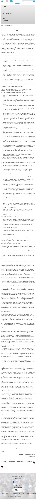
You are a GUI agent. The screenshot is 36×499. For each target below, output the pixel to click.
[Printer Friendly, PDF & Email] (2, 467)
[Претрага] (34, 1)
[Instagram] (19, 3)
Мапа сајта (23, 476)
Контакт (19, 476)
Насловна (14, 476)
